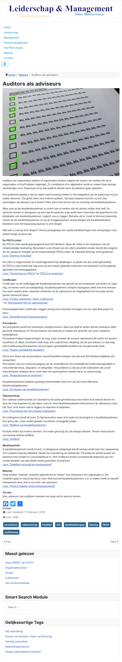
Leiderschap (11, 32)
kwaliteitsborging (75, 524)
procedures (11, 524)
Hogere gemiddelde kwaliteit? (23, 651)
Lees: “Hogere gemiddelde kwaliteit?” (24, 350)
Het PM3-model (13, 47)
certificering (11, 532)
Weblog (8, 52)
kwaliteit (47, 524)
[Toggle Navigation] (4, 64)
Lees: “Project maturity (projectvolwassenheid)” (29, 486)
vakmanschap (29, 524)
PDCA (106, 524)
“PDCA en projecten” (51, 273)
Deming (93, 524)
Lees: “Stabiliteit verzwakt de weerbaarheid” (27, 464)
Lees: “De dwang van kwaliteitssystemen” (26, 389)
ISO (58, 524)
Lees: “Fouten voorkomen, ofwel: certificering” (28, 299)
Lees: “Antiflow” (11, 439)
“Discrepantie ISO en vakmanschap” (27, 302)
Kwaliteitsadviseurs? (17, 646)
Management (11, 37)
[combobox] (21, 607)
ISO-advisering (14, 631)
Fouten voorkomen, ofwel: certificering (28, 636)
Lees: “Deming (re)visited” (17, 255)
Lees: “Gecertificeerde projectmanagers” (25, 316)
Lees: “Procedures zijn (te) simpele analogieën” (29, 411)
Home (7, 27)
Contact (8, 58)
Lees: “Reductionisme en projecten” (23, 375)
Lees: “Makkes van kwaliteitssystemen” (24, 425)
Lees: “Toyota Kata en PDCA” (19, 273)
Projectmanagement (16, 42)
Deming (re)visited (16, 641)
